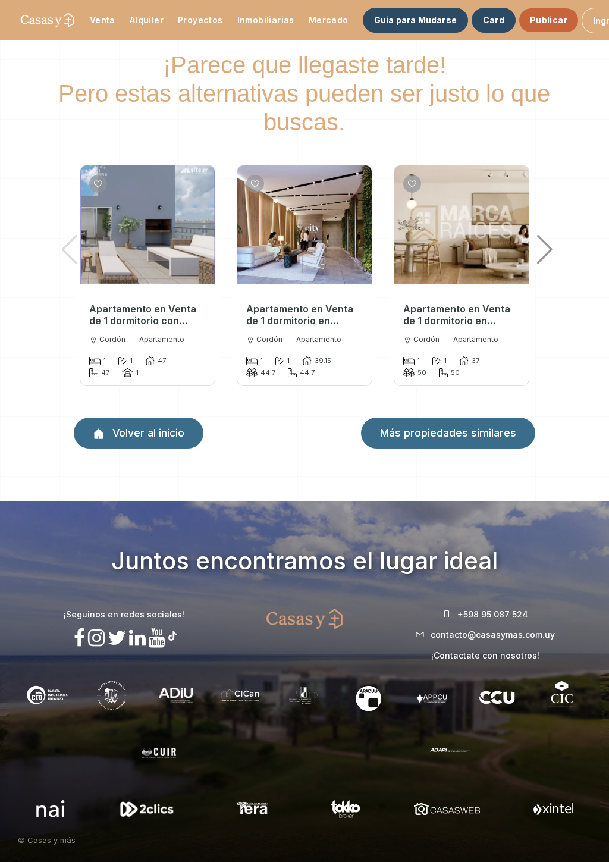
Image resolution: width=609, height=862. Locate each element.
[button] (545, 249)
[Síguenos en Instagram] (96, 638)
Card (493, 20)
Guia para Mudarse (415, 20)
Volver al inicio (146, 433)
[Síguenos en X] (117, 638)
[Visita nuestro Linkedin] (137, 638)
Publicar (548, 20)
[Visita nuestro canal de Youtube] (157, 638)
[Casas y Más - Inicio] (47, 20)
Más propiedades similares (448, 433)
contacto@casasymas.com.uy (493, 634)
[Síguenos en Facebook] (79, 638)
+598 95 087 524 (492, 614)
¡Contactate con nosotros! (485, 655)
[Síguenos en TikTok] (172, 634)
